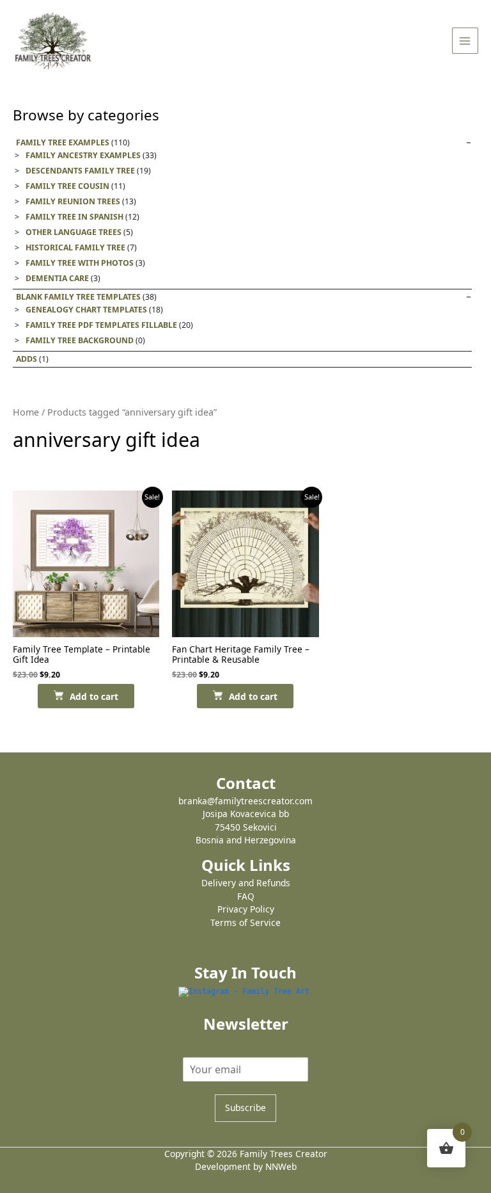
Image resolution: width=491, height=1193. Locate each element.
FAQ (245, 896)
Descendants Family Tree (80, 170)
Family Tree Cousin (67, 186)
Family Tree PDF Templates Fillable (101, 325)
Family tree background (80, 340)
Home (26, 412)
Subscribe (245, 1107)
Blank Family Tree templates (78, 296)
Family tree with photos (80, 262)
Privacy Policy (245, 909)
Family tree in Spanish (74, 216)
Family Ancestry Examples (83, 155)
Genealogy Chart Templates (86, 309)
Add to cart (94, 696)
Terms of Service (245, 922)
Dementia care (57, 278)
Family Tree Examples (62, 142)
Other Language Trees (73, 232)
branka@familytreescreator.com (245, 801)
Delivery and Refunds (245, 883)
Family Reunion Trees (73, 201)
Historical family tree (75, 247)
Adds (26, 358)
